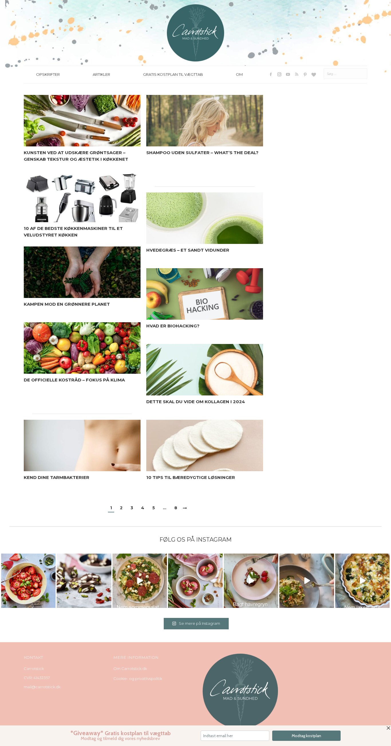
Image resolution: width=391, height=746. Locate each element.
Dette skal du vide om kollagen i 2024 (195, 401)
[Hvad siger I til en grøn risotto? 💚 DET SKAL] (306, 581)
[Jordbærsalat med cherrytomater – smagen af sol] (28, 581)
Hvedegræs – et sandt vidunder (187, 250)
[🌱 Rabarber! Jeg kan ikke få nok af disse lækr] (195, 581)
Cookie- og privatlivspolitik (137, 678)
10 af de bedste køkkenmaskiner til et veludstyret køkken (73, 232)
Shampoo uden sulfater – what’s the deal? (202, 152)
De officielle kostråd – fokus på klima (74, 380)
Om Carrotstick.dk (130, 668)
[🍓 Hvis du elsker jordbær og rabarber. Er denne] (251, 581)
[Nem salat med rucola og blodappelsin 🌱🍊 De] (139, 581)
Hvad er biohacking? (173, 326)
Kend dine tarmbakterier (56, 477)
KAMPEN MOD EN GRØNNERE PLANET (67, 304)
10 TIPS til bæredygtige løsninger (190, 477)
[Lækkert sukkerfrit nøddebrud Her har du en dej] (84, 581)
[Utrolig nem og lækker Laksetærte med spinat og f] (362, 581)
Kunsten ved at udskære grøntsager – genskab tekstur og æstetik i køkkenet (76, 156)
